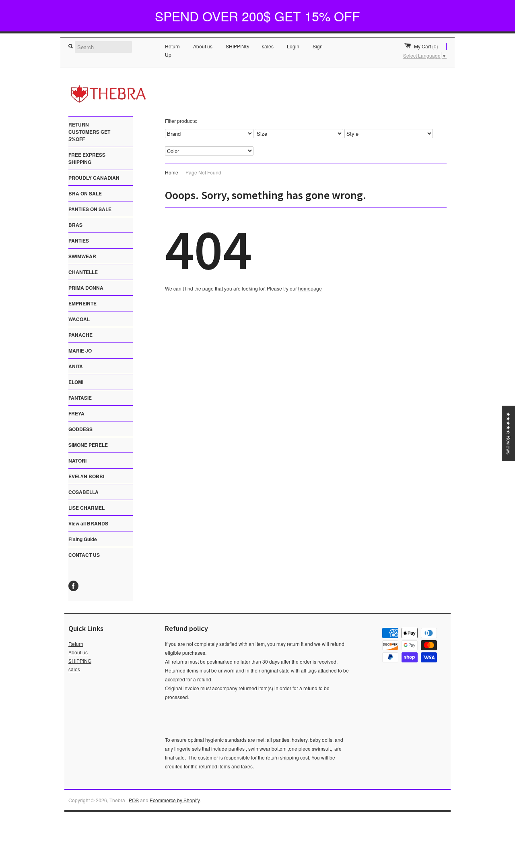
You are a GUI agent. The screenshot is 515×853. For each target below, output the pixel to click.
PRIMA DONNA (85, 287)
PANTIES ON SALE (89, 209)
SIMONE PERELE (88, 444)
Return (172, 46)
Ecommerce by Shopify (175, 800)
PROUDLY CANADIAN (93, 177)
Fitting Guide (82, 539)
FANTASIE (80, 397)
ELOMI (75, 382)
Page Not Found (203, 172)
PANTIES (78, 240)
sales (268, 46)
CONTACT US (84, 554)
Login (293, 46)
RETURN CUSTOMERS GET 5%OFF (89, 132)
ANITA (75, 366)
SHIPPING (237, 46)
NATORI (77, 460)
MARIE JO (80, 350)
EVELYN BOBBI (86, 476)
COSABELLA (83, 492)
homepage (310, 288)
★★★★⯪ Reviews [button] (508, 433)
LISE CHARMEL (86, 507)
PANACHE (80, 334)
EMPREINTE (82, 303)
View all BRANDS (88, 523)
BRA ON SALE (85, 193)
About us (202, 46)
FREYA (76, 413)
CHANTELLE (83, 272)
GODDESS (80, 429)
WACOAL (79, 319)
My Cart (426, 46)
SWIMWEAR (82, 256)
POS (134, 800)
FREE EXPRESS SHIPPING (86, 158)
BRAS (75, 224)
